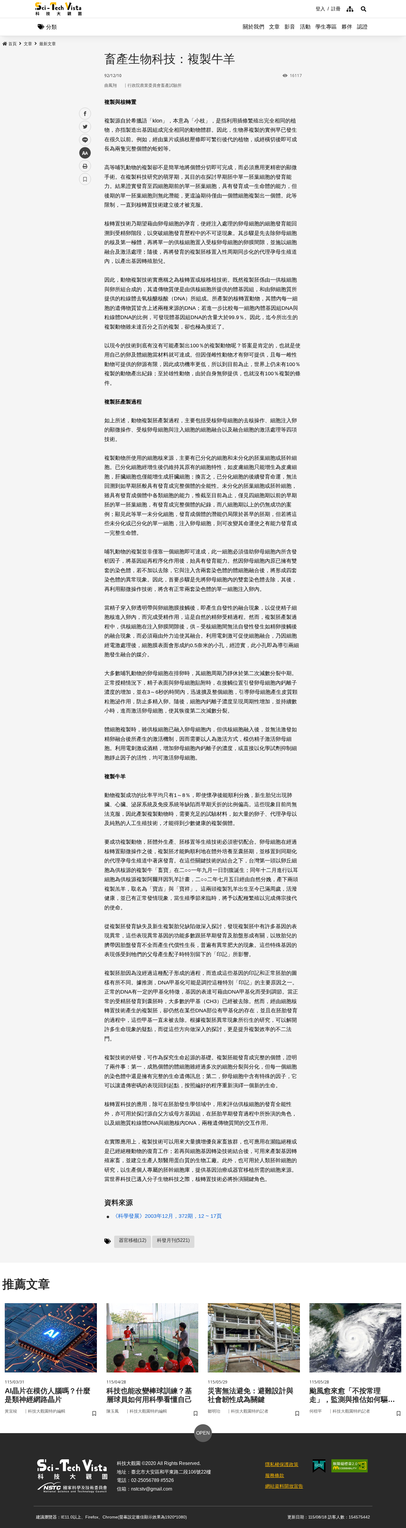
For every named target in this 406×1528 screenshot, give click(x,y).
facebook (85, 113)
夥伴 (347, 27)
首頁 (12, 43)
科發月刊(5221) (173, 1240)
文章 (274, 27)
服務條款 (274, 1475)
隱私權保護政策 (281, 1464)
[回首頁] (58, 9)
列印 (85, 166)
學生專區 (326, 27)
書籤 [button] (85, 179)
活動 (305, 27)
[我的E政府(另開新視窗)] (319, 1466)
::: (311, 8)
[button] (363, 9)
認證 (362, 27)
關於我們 (253, 27)
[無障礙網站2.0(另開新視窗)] (349, 1465)
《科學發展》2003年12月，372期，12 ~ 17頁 (167, 1216)
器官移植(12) (132, 1240)
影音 (289, 27)
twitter (85, 126)
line (83, 139)
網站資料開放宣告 (284, 1486)
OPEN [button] (203, 1433)
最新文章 (47, 43)
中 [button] (85, 153)
